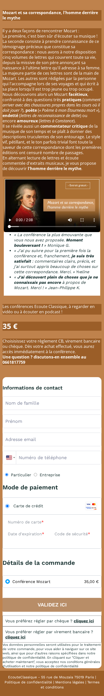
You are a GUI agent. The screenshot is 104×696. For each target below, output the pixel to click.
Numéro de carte (24, 522)
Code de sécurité (71, 534)
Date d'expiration (25, 534)
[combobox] (9, 457)
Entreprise (50, 474)
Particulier (21, 474)
